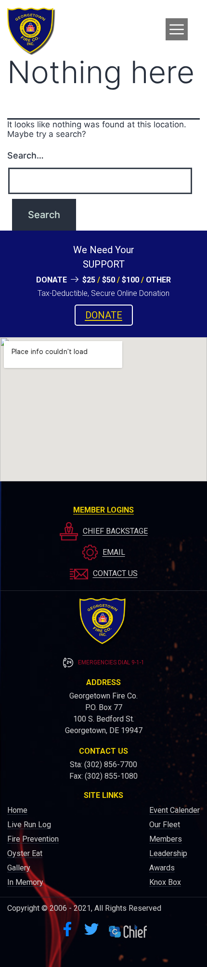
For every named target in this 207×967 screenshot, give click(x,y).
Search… (25, 155)
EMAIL (114, 552)
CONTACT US (115, 573)
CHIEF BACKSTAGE (115, 531)
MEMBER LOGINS (103, 509)
